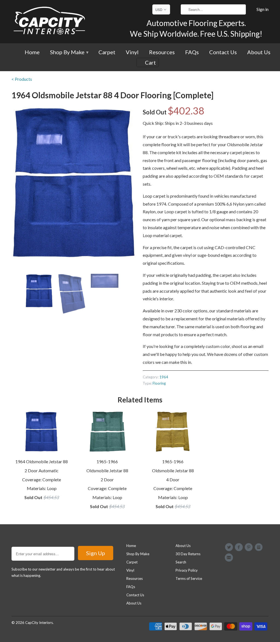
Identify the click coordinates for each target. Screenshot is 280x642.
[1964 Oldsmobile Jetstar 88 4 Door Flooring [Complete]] (74, 182)
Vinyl (132, 52)
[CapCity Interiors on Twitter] (230, 547)
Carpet (106, 52)
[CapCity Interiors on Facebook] (239, 547)
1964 (163, 377)
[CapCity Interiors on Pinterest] (250, 547)
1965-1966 (107, 461)
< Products (21, 79)
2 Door (107, 479)
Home (32, 52)
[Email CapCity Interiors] (230, 558)
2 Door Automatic (42, 470)
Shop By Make (69, 52)
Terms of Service (189, 578)
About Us (258, 52)
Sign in (262, 9)
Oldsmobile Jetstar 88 (107, 470)
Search (181, 562)
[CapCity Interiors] (49, 21)
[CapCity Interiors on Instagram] (259, 547)
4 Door (172, 479)
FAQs (192, 52)
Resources (162, 52)
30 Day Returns (188, 554)
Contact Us (223, 52)
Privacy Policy (187, 570)
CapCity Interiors (39, 622)
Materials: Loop (42, 488)
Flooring (159, 383)
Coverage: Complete (41, 479)
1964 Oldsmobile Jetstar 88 (41, 461)
